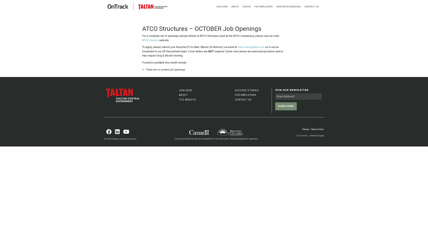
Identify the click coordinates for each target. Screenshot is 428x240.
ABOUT (183, 95)
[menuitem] (222, 7)
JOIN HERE (185, 90)
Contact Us (311, 6)
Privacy (305, 129)
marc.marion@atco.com (251, 47)
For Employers (263, 6)
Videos (247, 6)
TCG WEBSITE (187, 99)
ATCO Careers (150, 40)
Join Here (222, 6)
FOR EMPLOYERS (245, 95)
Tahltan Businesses (288, 6)
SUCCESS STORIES (247, 90)
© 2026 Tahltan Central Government (120, 139)
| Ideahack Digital (316, 135)
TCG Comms (302, 135)
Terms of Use (317, 129)
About (235, 6)
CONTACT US (243, 99)
